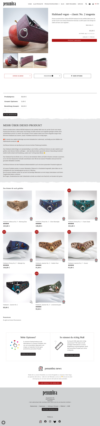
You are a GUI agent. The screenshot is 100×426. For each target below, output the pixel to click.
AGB (68, 406)
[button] (3, 422)
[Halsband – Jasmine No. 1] (17, 288)
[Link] (93, 4)
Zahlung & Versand (53, 406)
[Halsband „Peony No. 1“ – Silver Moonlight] (50, 205)
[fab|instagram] (50, 421)
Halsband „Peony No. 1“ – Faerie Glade (79, 221)
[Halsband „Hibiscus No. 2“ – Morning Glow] (17, 205)
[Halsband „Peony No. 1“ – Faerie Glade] (82, 205)
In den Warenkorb (10, 114)
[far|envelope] (40, 421)
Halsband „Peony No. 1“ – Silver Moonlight (47, 221)
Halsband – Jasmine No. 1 (10, 304)
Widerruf (62, 406)
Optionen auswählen (17, 310)
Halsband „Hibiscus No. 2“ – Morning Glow (15, 221)
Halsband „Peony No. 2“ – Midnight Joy (14, 263)
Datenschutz (33, 406)
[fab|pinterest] (55, 421)
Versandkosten (91, 33)
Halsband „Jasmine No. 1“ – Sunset (78, 263)
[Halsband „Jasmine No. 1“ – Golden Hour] (50, 246)
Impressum (42, 406)
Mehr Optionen (77, 76)
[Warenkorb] (89, 4)
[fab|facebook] (45, 421)
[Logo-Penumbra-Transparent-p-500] (9, 4)
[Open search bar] (86, 4)
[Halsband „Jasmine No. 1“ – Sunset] (82, 246)
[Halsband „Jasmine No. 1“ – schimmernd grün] (50, 288)
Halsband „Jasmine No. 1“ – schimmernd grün (48, 304)
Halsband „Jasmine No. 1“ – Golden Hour (47, 263)
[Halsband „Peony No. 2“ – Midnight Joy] (17, 246)
